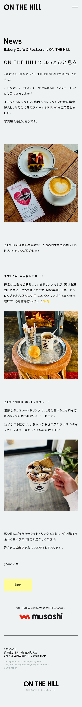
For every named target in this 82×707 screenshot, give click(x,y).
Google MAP (38, 655)
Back (18, 584)
